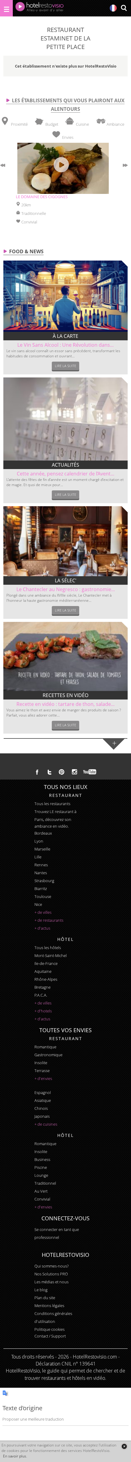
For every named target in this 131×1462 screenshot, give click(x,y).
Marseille (42, 849)
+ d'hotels (43, 1011)
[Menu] (6, 8)
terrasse (42, 1070)
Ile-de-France (46, 963)
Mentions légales (49, 1305)
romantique (45, 1047)
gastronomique (48, 1054)
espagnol (42, 1092)
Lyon (38, 841)
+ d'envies (43, 1078)
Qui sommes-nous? (51, 1266)
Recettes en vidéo (65, 695)
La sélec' (65, 580)
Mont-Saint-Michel (50, 955)
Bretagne (42, 987)
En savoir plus (14, 1456)
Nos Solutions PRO (51, 1274)
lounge (41, 1175)
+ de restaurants (48, 920)
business (42, 1159)
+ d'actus (42, 928)
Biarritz (40, 888)
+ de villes (42, 912)
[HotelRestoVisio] (39, 8)
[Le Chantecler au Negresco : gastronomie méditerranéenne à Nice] (65, 541)
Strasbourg (44, 880)
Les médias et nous (51, 1282)
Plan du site (44, 1297)
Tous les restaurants (52, 803)
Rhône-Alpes (45, 979)
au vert (41, 1191)
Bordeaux (43, 833)
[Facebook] (37, 772)
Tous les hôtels (47, 947)
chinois (41, 1108)
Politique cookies (49, 1329)
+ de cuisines (45, 1124)
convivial (42, 1199)
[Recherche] (123, 8)
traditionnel (45, 1183)
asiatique (42, 1100)
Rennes (41, 865)
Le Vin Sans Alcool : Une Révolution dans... (65, 345)
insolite (40, 1062)
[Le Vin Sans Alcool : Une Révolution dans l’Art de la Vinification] (65, 296)
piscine (40, 1167)
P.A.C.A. (40, 995)
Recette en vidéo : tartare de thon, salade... (65, 704)
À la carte (65, 336)
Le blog (41, 1289)
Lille (37, 857)
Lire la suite (65, 365)
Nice (38, 904)
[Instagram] (74, 773)
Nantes (40, 872)
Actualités (65, 464)
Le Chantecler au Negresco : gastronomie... (65, 589)
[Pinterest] (61, 772)
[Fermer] (124, 1446)
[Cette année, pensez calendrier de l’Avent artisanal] (65, 418)
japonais (42, 1116)
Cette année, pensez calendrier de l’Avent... (65, 473)
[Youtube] (90, 772)
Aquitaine (42, 971)
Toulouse (42, 896)
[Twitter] (49, 772)
